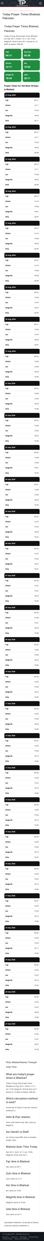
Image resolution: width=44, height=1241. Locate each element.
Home (4, 11)
